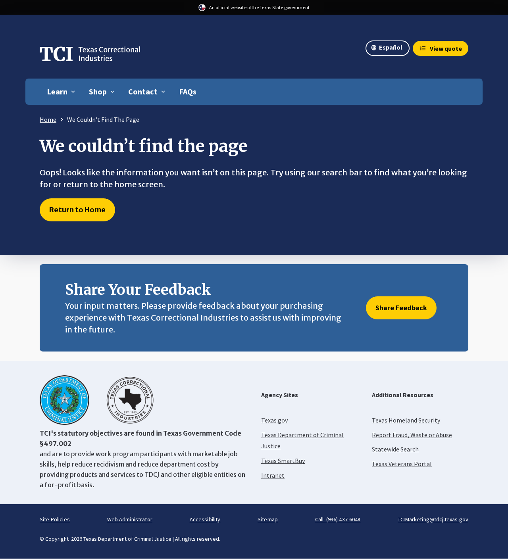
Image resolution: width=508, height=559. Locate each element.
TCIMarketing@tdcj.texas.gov (433, 519)
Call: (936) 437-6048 (338, 519)
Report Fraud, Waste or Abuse (412, 435)
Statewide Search (395, 449)
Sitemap (268, 519)
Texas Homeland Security (406, 420)
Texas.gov (274, 420)
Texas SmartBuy (283, 461)
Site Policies (55, 519)
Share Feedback (401, 307)
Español (390, 47)
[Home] (90, 55)
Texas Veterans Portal (402, 464)
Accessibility (205, 519)
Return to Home (77, 209)
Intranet (273, 475)
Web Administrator (129, 519)
